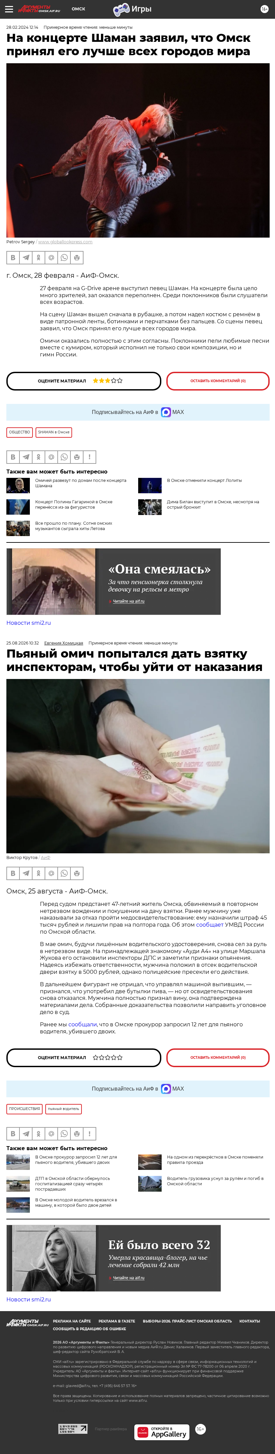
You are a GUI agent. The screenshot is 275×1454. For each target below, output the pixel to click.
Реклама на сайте (72, 1321)
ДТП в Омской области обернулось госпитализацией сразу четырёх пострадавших (72, 1184)
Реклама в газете (117, 1321)
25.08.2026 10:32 (22, 643)
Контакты (249, 1321)
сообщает (210, 925)
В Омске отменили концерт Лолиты (204, 480)
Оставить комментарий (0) (218, 381)
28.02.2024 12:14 (22, 27)
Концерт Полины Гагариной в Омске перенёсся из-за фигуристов (73, 504)
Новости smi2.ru (28, 623)
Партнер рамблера (111, 1429)
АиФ (45, 857)
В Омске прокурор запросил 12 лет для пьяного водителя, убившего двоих (76, 1159)
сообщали (82, 1024)
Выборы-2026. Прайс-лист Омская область (187, 1321)
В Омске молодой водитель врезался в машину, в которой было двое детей (76, 1202)
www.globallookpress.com (65, 241)
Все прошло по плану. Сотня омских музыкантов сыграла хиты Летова (73, 526)
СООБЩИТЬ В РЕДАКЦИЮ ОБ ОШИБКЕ (89, 1329)
